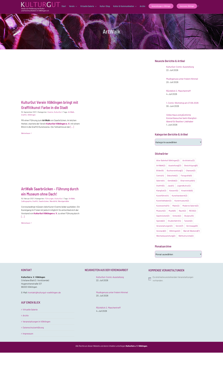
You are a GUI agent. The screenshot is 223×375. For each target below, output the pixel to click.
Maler (175, 205)
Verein (179, 226)
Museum (160, 211)
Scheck (177, 216)
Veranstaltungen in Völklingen (36, 321)
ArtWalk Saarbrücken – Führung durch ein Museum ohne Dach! (50, 162)
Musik (172, 211)
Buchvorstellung (175, 170)
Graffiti (24, 115)
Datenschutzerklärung (33, 327)
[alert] (175, 278)
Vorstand (161, 231)
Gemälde (172, 180)
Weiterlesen (25, 133)
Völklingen (32, 115)
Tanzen (188, 221)
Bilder (160, 170)
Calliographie (26, 201)
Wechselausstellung (165, 236)
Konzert (173, 190)
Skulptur (189, 216)
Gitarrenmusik (187, 180)
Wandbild (53, 201)
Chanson (190, 170)
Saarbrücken (44, 201)
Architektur (188, 160)
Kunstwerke (162, 205)
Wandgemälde (63, 201)
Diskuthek (172, 175)
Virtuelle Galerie (30, 309)
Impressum (28, 333)
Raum (182, 211)
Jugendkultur (183, 185)
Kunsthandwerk (179, 195)
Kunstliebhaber (163, 200)
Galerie (160, 180)
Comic (160, 175)
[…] (72, 127)
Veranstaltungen (164, 226)
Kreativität (187, 190)
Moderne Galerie (190, 205)
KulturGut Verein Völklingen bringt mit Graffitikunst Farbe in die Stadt (50, 76)
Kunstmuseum (181, 200)
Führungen (49, 198)
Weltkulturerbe (185, 236)
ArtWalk (71, 112)
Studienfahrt (174, 221)
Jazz (171, 185)
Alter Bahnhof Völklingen (167, 160)
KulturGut (58, 112)
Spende (160, 221)
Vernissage (192, 226)
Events (50, 112)
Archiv (26, 315)
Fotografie (186, 175)
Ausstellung (174, 165)
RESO (192, 211)
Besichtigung (191, 165)
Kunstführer (162, 195)
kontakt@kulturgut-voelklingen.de (44, 292)
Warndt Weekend (191, 231)
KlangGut (161, 190)
